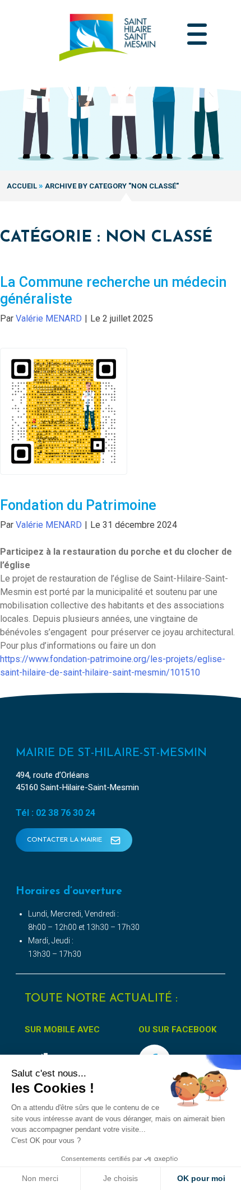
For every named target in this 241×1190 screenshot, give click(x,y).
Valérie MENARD (49, 318)
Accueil (22, 186)
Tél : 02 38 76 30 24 (55, 813)
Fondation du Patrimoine (78, 505)
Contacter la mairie (65, 840)
